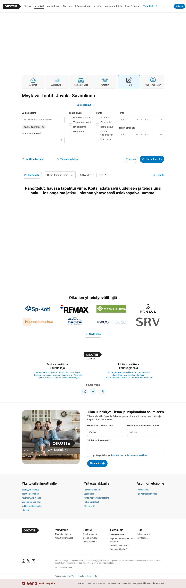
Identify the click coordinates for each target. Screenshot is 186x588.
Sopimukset (89, 494)
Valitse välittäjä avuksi (32, 506)
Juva (56, 377)
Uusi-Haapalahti (112, 377)
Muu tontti (78, 131)
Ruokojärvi (141, 375)
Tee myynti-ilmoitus (30, 490)
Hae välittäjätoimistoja (147, 494)
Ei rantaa (105, 117)
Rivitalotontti (79, 126)
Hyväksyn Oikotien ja (120, 455)
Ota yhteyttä (89, 506)
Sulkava (37, 375)
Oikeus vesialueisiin (106, 133)
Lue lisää (160, 583)
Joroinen (48, 377)
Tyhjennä (131, 159)
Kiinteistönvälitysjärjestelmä (96, 498)
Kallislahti (136, 377)
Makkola (129, 372)
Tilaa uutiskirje (97, 463)
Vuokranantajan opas (31, 502)
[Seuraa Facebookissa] (84, 391)
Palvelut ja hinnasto (93, 490)
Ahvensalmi (129, 375)
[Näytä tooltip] (40, 133)
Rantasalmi (64, 372)
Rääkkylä (74, 377)
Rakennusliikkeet (91, 502)
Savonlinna (52, 372)
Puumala (78, 375)
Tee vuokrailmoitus (30, 494)
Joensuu (47, 375)
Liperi (39, 377)
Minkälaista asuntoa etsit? (101, 425)
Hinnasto (26, 510)
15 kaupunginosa (143, 372)
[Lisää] (61, 140)
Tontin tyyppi (75, 113)
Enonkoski (40, 372)
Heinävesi (75, 372)
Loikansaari (147, 377)
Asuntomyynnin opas (31, 498)
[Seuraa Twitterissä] (93, 391)
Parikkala (64, 377)
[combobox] (43, 119)
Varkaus (56, 375)
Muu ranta (105, 139)
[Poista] (43, 127)
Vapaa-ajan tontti (82, 122)
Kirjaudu (179, 6)
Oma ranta (105, 122)
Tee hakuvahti (143, 490)
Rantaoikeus (106, 126)
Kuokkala (126, 377)
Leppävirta (67, 375)
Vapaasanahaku (30, 133)
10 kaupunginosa (116, 372)
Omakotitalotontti (82, 117)
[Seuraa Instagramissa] (101, 391)
